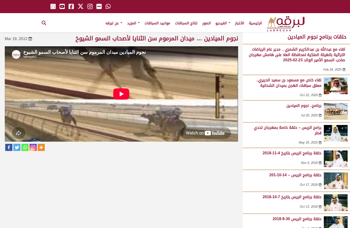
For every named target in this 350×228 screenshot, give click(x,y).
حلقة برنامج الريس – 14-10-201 (295, 175)
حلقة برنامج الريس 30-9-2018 (297, 219)
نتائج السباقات (186, 23)
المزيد (132, 23)
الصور (206, 23)
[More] (41, 147)
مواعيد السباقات (157, 23)
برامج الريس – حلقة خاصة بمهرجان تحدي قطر (287, 130)
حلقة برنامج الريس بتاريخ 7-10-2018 (292, 197)
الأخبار (239, 23)
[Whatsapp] (25, 147)
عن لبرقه (112, 23)
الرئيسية (255, 23)
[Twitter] (16, 147)
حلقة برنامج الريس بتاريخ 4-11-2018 (292, 153)
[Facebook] (8, 147)
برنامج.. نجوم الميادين (303, 105)
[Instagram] (33, 147)
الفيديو (221, 23)
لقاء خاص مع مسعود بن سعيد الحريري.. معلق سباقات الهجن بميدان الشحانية (288, 82)
